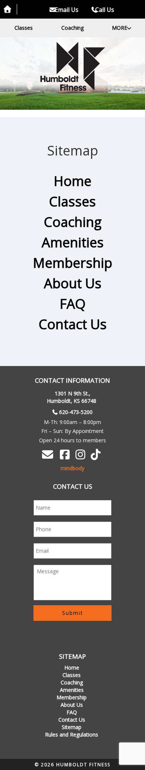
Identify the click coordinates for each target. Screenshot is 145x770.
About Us (73, 283)
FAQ (72, 304)
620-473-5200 (76, 412)
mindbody (72, 468)
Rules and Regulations (71, 734)
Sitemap (71, 727)
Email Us (65, 10)
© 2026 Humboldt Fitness (72, 764)
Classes (23, 27)
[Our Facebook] (66, 456)
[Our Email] (49, 454)
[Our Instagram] (81, 456)
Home (72, 181)
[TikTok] (97, 456)
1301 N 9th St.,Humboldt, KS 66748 (71, 397)
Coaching (72, 27)
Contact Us (73, 324)
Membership (72, 263)
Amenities (73, 242)
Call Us (104, 10)
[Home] (72, 66)
